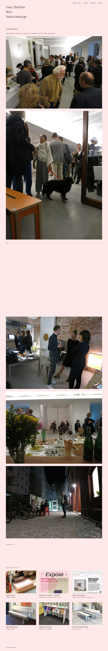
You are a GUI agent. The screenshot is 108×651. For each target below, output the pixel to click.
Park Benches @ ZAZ (12, 627)
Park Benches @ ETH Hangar (80, 627)
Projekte (85, 3)
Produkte (13, 629)
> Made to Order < (77, 3)
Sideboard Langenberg (45, 627)
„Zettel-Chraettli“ (10, 595)
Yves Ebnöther (15, 7)
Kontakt (100, 3)
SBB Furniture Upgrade (78, 595)
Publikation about (57, 597)
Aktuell (45, 597)
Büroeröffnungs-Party (12, 29)
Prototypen (13, 597)
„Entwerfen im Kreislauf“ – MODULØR (49, 595)
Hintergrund (93, 3)
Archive (12, 544)
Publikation (50, 597)
